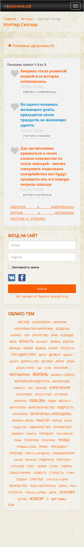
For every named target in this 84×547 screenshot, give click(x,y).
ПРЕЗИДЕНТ (59, 446)
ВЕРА (13, 341)
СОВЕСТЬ (40, 472)
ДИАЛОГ (68, 355)
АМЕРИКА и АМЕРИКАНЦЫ (42, 207)
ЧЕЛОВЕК (67, 492)
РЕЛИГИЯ (31, 459)
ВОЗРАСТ (42, 341)
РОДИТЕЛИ (46, 459)
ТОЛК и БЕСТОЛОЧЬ (43, 486)
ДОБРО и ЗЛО (30, 361)
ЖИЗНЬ (40, 374)
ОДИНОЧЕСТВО (40, 427)
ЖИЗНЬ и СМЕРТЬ (63, 375)
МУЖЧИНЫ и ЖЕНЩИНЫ (50, 414)
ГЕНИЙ (53, 348)
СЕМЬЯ (42, 466)
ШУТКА (22, 499)
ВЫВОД (40, 348)
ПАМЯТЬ (31, 433)
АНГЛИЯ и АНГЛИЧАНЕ (42, 213)
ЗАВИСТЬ (19, 388)
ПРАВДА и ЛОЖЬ (26, 446)
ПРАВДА (64, 440)
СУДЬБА (21, 479)
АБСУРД (23, 322)
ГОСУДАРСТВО (23, 354)
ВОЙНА (55, 341)
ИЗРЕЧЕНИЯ (60, 388)
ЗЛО (30, 388)
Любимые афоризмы (33, 45)
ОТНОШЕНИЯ (62, 427)
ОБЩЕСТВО (20, 427)
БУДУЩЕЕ (66, 335)
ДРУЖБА (47, 361)
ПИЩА (18, 440)
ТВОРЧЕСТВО (18, 486)
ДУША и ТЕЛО (25, 368)
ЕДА (39, 368)
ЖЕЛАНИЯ (61, 368)
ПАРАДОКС (46, 433)
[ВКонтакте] (11, 277)
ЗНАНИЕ (41, 388)
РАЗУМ (18, 459)
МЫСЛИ (43, 420)
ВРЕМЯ (28, 348)
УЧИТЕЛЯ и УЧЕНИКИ (27, 218)
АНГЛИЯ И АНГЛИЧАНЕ (37, 195)
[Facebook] (22, 277)
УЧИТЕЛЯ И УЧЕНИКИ (36, 136)
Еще (11, 504)
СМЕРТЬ (66, 466)
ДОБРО (14, 361)
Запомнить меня (25, 267)
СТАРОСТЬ (56, 472)
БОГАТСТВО (40, 335)
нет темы (58, 499)
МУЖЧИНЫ (20, 414)
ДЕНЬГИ (54, 354)
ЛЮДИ (52, 401)
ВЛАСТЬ (26, 341)
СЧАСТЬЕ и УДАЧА (57, 479)
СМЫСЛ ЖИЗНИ (20, 472)
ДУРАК (60, 361)
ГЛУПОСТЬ (67, 348)
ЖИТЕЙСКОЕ (61, 381)
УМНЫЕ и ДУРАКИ (35, 492)
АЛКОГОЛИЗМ (41, 322)
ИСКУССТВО (43, 394)
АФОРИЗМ (59, 322)
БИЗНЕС (16, 335)
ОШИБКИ (18, 433)
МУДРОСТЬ (65, 407)
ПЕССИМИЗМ (64, 433)
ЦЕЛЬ (52, 492)
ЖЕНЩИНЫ (19, 375)
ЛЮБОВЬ (37, 401)
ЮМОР (37, 498)
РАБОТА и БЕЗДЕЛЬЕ (37, 453)
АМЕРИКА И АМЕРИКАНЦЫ (40, 92)
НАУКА (68, 420)
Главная (9, 19)
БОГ (27, 335)
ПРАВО (43, 446)
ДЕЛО (42, 354)
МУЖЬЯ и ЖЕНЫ (23, 420)
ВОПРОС (69, 341)
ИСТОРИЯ (61, 394)
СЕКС (30, 466)
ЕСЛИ (47, 368)
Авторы (27, 19)
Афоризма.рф (17, 6)
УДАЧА (62, 486)
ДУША (71, 361)
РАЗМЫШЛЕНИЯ (64, 453)
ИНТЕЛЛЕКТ (24, 394)
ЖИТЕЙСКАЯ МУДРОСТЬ (32, 381)
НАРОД (57, 420)
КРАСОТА (20, 401)
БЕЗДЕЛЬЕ (63, 328)
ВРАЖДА (15, 348)
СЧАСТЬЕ (36, 479)
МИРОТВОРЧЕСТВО (41, 407)
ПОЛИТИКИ (48, 440)
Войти (42, 288)
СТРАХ (70, 473)
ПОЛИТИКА (31, 440)
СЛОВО (53, 466)
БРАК (54, 335)
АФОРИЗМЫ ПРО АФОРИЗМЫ (33, 328)
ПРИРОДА (16, 453)
